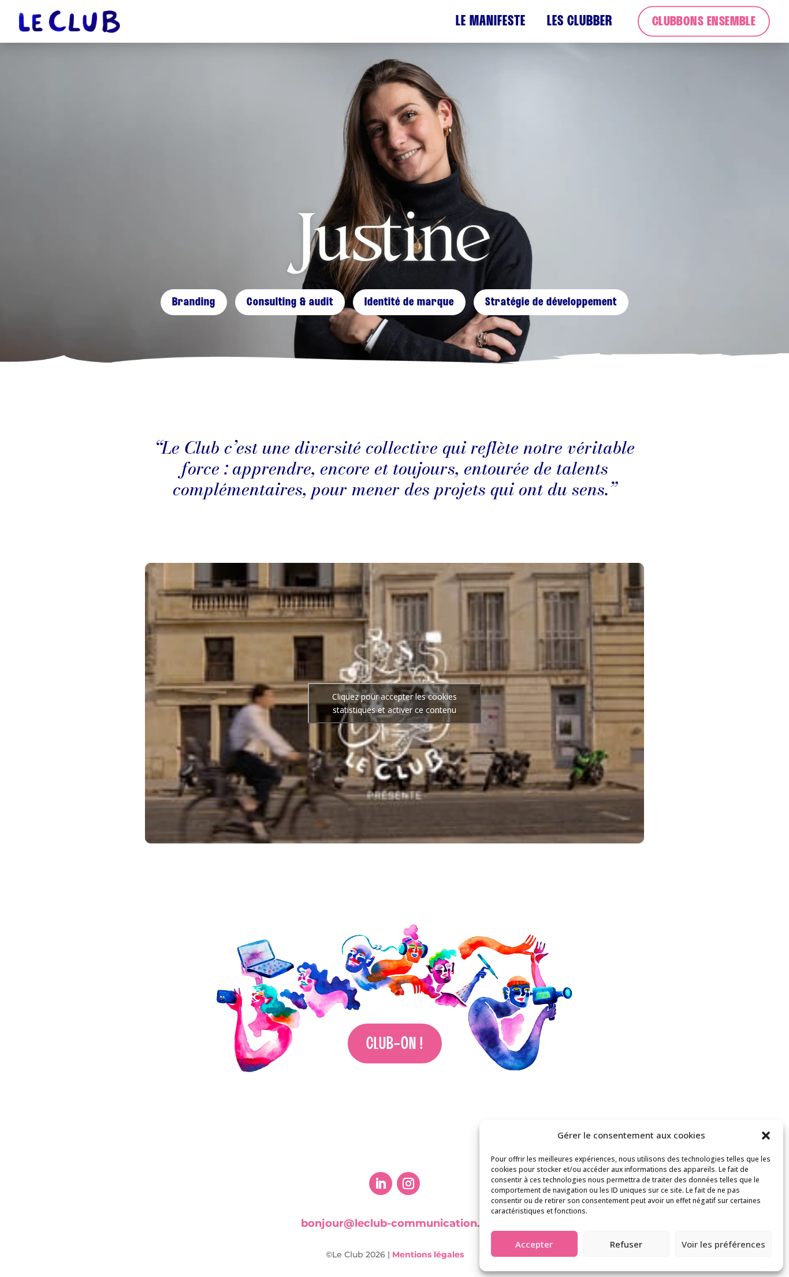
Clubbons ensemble (704, 22)
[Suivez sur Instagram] (408, 1183)
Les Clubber (579, 21)
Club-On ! (394, 1044)
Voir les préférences (723, 1244)
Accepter (534, 1244)
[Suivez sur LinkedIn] (380, 1183)
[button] (766, 1135)
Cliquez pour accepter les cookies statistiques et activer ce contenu (394, 703)
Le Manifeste (491, 21)
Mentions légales (428, 1254)
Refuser (626, 1244)
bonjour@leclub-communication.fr (395, 1223)
